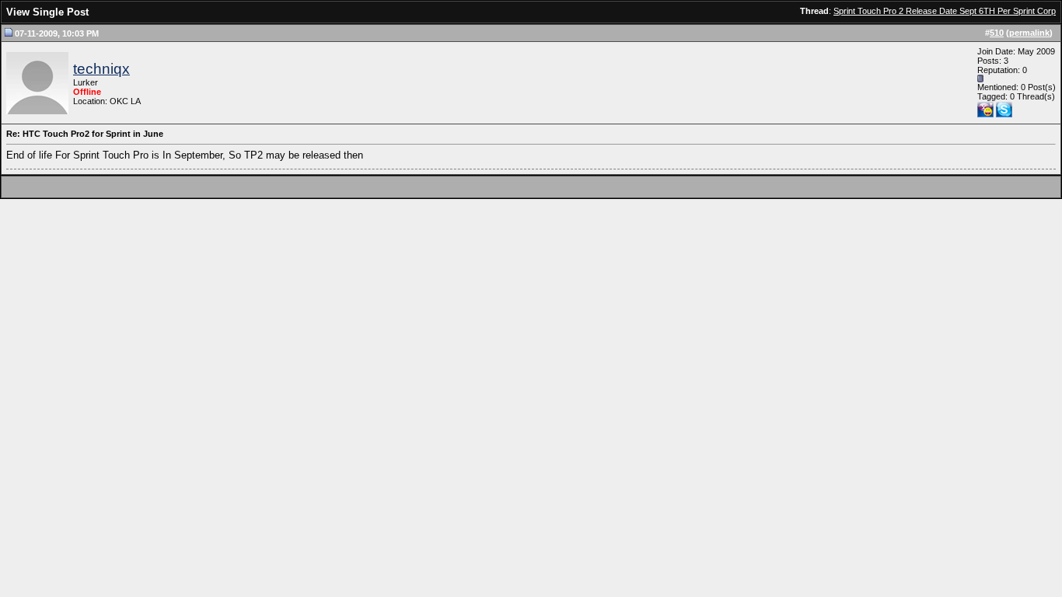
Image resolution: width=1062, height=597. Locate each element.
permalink (1029, 32)
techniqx (101, 69)
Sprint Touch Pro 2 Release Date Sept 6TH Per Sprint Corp (944, 11)
